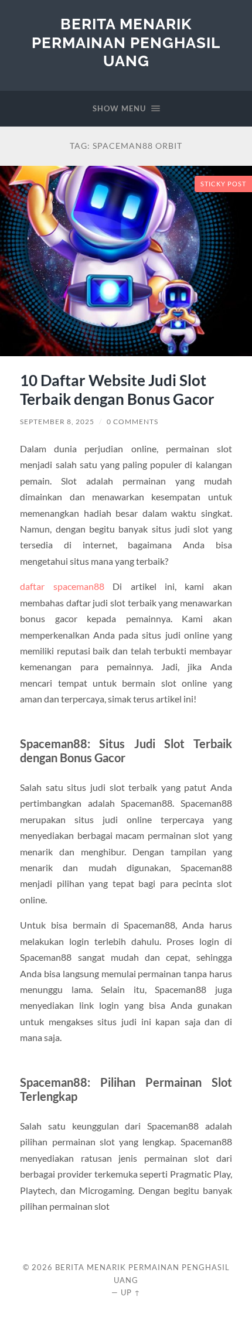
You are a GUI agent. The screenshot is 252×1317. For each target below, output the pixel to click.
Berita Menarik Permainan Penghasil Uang (126, 42)
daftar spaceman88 (62, 586)
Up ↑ (131, 1292)
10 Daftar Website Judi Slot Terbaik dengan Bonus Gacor (117, 389)
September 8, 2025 (57, 421)
